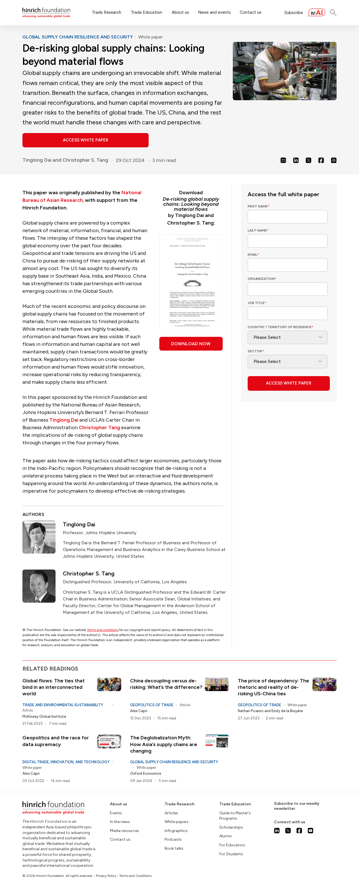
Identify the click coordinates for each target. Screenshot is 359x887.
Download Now (191, 343)
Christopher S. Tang (85, 160)
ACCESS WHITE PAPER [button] (85, 140)
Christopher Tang (99, 427)
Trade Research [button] (106, 12)
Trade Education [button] (146, 12)
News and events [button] (214, 12)
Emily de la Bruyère (287, 711)
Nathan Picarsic (251, 711)
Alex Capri (138, 711)
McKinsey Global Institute (44, 716)
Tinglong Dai (37, 160)
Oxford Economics (145, 773)
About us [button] (180, 12)
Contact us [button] (250, 12)
